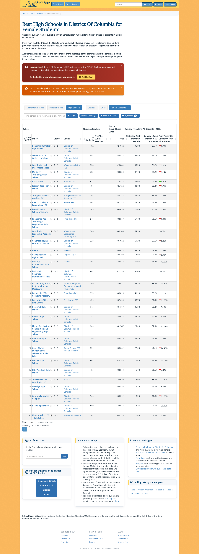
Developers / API (96, 539)
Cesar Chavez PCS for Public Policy (72, 349)
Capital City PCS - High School (40, 256)
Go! (64, 456)
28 (30, 386)
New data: (140, 458)
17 (30, 283)
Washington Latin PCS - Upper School (41, 166)
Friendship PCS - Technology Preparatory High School (40, 223)
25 (30, 360)
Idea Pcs (36, 250)
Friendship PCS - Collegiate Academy (41, 294)
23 (30, 338)
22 (30, 326)
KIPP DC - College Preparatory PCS (40, 203)
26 (30, 370)
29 (30, 396)
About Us (64, 535)
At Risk (145, 493)
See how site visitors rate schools (151, 452)
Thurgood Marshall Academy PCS (41, 196)
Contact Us (65, 539)
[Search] (145, 4)
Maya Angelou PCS (72, 415)
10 (30, 219)
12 (30, 240)
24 (30, 348)
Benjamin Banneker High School (41, 147)
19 (30, 300)
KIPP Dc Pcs (69, 202)
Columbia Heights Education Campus (40, 242)
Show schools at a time (37, 422)
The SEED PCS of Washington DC (39, 380)
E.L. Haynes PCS (71, 300)
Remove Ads (123, 542)
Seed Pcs (68, 379)
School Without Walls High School (40, 156)
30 (30, 405)
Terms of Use (123, 539)
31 (30, 415)
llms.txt (92, 542)
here (117, 501)
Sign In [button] (159, 4)
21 (30, 316)
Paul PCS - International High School (40, 264)
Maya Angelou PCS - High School (40, 416)
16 (30, 271)
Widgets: (140, 463)
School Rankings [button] (72, 4)
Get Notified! (87, 77)
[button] (120, 107)
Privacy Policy (123, 535)
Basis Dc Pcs (37, 181)
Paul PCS (68, 261)
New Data (93, 535)
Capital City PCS (71, 254)
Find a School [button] (58, 4)
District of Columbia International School (70, 275)
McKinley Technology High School (39, 175)
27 (30, 379)
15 (30, 261)
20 (30, 307)
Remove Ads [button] (170, 4)
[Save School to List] (51, 146)
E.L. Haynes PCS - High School (40, 301)
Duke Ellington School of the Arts (40, 210)
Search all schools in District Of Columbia (154, 447)
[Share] (150, 4)
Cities (103, 107)
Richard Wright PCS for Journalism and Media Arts (41, 286)
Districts (91, 107)
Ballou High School (40, 405)
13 (30, 250)
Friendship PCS (71, 219)
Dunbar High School (38, 361)
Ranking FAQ (111, 498)
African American (145, 489)
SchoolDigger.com (97, 548)
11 (30, 231)
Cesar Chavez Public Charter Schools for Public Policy (40, 352)
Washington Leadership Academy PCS (41, 234)
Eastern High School (38, 317)
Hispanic (160, 489)
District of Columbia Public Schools (71, 149)
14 (30, 254)
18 (30, 293)
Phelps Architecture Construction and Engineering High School (41, 330)
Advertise (64, 542)
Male (133, 489)
